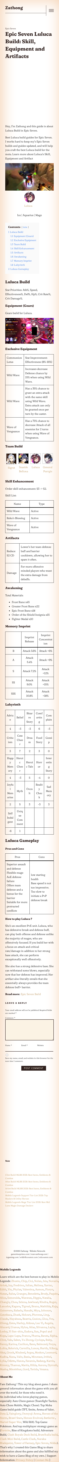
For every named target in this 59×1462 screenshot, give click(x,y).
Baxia (27, 1356)
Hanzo (20, 1360)
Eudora (28, 1331)
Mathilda (45, 1306)
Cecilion (23, 1344)
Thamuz (15, 1365)
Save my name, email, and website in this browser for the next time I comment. (29, 1059)
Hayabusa (15, 1318)
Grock (10, 1352)
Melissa (38, 1285)
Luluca (28, 205)
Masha (4, 1369)
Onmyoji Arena (31, 1413)
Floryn (49, 1289)
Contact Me (42, 1460)
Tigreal (26, 1306)
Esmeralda (13, 1297)
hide (25, 227)
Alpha (53, 1335)
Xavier (48, 1285)
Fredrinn (18, 1285)
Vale (9, 1339)
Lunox (35, 1348)
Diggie (37, 1297)
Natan (3, 1293)
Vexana (43, 1369)
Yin (10, 1289)
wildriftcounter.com (29, 1257)
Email (24, 1045)
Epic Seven (10, 28)
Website (40, 1045)
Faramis (30, 1360)
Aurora (42, 1365)
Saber (17, 1339)
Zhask (16, 1314)
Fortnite (5, 1430)
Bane (32, 1344)
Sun (36, 1331)
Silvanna (41, 1327)
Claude (4, 1318)
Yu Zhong (27, 1339)
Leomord (50, 1352)
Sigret (11, 467)
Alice (3, 1297)
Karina (13, 1344)
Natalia (46, 1297)
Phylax (17, 1289)
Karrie (50, 1360)
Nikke (53, 1443)
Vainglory (15, 1413)
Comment (10, 1018)
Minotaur (36, 1356)
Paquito (53, 1293)
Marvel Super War (10, 1422)
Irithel (47, 1356)
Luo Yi (39, 1323)
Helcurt (26, 1314)
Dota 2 (4, 1413)
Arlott (3, 1285)
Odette (11, 1360)
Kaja (54, 1306)
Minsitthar (15, 1369)
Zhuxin (15, 1281)
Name (8, 1045)
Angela (48, 1323)
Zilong (4, 1323)
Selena (23, 1302)
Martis (25, 1365)
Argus (30, 1352)
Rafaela (18, 1310)
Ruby (49, 1339)
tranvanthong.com (39, 1254)
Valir (19, 1356)
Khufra (43, 1302)
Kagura (16, 1306)
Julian (29, 1285)
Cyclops (39, 1339)
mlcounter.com (46, 1257)
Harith (44, 1348)
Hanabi (28, 1310)
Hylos (24, 1327)
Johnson (46, 1310)
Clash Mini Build (10, 1438)
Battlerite (49, 1417)
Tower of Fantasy (24, 1443)
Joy (10, 1285)
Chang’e (5, 1302)
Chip (24, 1281)
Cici (30, 1281)
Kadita (4, 1356)
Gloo (45, 1318)
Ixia (45, 1281)
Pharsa (35, 1335)
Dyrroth (52, 1365)
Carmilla (24, 1348)
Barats (44, 1335)
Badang (40, 1360)
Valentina (28, 1289)
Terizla (34, 1369)
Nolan (38, 1281)
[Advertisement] (29, 92)
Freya (52, 1344)
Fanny (3, 1344)
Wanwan (26, 1297)
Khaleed (20, 1352)
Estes (12, 1323)
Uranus (15, 1327)
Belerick (13, 1348)
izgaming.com (12, 1257)
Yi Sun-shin (16, 1331)
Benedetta (33, 1293)
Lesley (4, 1331)
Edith (3, 1289)
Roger (52, 1302)
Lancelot (5, 1306)
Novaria (53, 1281)
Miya (37, 1310)
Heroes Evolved (33, 1417)
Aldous (30, 1323)
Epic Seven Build (31, 994)
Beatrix (26, 1318)
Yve (51, 1318)
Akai (2, 1352)
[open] (51, 10)
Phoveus (37, 1314)
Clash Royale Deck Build (22, 1434)
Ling (46, 1314)
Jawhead (33, 1302)
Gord (26, 1369)
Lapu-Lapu (14, 1335)
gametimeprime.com (20, 1254)
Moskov (39, 1352)
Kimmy (4, 1365)
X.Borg (53, 1348)
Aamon (39, 1289)
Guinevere (6, 1310)
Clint (3, 1339)
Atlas (32, 1327)
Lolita (3, 1348)
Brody (44, 1293)
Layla (51, 1327)
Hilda (33, 1365)
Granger (22, 1293)
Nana (12, 1356)
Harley (21, 1323)
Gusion (36, 1318)
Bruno (35, 1306)
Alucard (4, 1327)
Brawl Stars (15, 1417)
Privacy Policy (24, 1460)
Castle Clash (28, 1438)
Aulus (12, 1293)
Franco (26, 1335)
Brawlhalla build (48, 1434)
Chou (14, 1302)
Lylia (3, 1360)
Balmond (42, 1344)
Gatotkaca (6, 1314)
